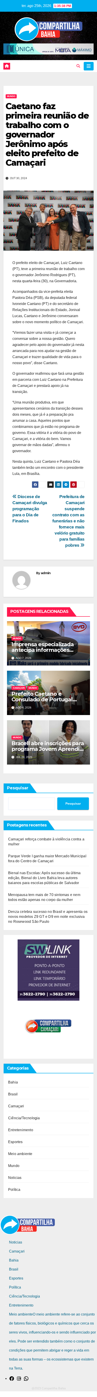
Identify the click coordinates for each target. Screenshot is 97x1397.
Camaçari (19, 688)
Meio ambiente (20, 1154)
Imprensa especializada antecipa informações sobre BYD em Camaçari (43, 650)
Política (14, 1190)
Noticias (15, 1178)
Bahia (13, 1082)
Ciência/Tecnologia (24, 1118)
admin (46, 573)
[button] (78, 66)
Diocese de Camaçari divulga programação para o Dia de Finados (29, 508)
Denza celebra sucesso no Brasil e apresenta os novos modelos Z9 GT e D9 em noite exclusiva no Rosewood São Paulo (48, 916)
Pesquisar (17, 787)
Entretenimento (20, 1130)
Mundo (11, 96)
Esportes (15, 1142)
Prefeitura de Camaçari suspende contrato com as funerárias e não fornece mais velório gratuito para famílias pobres (68, 521)
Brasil (13, 1094)
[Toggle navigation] (89, 66)
